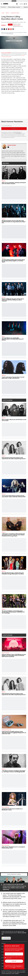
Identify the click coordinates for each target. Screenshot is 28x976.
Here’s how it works (9, 33)
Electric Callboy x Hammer (14, 7)
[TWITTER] (8, 147)
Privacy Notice (18, 133)
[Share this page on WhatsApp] (6, 29)
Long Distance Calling (15, 12)
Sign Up (14, 961)
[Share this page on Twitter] (4, 29)
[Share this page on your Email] (13, 29)
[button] (1, 4)
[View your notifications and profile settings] (17, 4)
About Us (4, 943)
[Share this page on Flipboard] (11, 29)
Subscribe (21, 3)
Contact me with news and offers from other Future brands (14, 957)
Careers (3, 960)
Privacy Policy (18, 965)
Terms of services (16, 132)
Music (3, 12)
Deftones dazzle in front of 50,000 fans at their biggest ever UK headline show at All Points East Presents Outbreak (14, 904)
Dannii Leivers (17, 24)
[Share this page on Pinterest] (9, 29)
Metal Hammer (17, 25)
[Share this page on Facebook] (2, 29)
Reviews (10, 24)
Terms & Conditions (12, 966)
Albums (7, 12)
